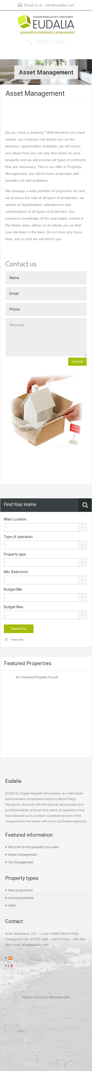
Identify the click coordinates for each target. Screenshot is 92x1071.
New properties (19, 890)
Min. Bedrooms (16, 572)
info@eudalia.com (59, 5)
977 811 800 (50, 42)
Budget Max (13, 607)
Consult (77, 361)
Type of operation (18, 537)
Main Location (15, 519)
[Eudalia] (46, 25)
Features (16, 639)
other (12, 905)
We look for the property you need (33, 847)
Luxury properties (21, 898)
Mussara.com (60, 997)
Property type (15, 554)
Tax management (20, 862)
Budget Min (13, 589)
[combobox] (45, 527)
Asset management (22, 854)
